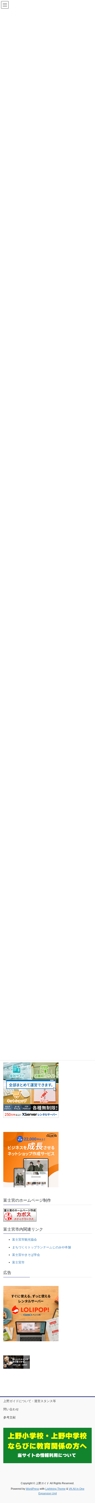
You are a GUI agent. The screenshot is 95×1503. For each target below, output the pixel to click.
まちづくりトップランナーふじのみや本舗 (41, 1247)
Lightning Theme (55, 1488)
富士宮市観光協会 (24, 1239)
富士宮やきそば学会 (26, 1255)
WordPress (32, 1488)
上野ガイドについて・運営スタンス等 (29, 1401)
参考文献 (9, 1417)
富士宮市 (18, 1262)
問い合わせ (11, 1409)
